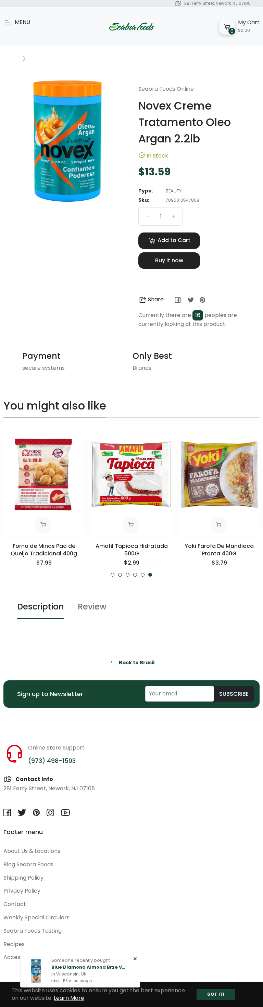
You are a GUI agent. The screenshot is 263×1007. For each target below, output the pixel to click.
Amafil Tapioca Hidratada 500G (132, 549)
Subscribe (234, 694)
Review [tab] (92, 606)
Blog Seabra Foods (28, 864)
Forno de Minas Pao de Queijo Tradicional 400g (44, 549)
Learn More (69, 998)
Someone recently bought (80, 959)
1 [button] (112, 575)
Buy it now (169, 260)
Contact (14, 904)
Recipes (14, 944)
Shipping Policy (23, 878)
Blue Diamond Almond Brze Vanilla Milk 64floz (89, 966)
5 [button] (143, 575)
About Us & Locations (31, 851)
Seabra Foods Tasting (32, 931)
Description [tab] (40, 606)
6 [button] (150, 575)
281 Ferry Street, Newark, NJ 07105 (217, 3)
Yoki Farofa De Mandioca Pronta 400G (219, 549)
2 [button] (120, 575)
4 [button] (135, 575)
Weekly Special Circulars (36, 917)
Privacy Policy (21, 891)
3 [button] (127, 575)
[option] (44, 505)
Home (11, 58)
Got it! (215, 994)
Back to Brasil (136, 662)
